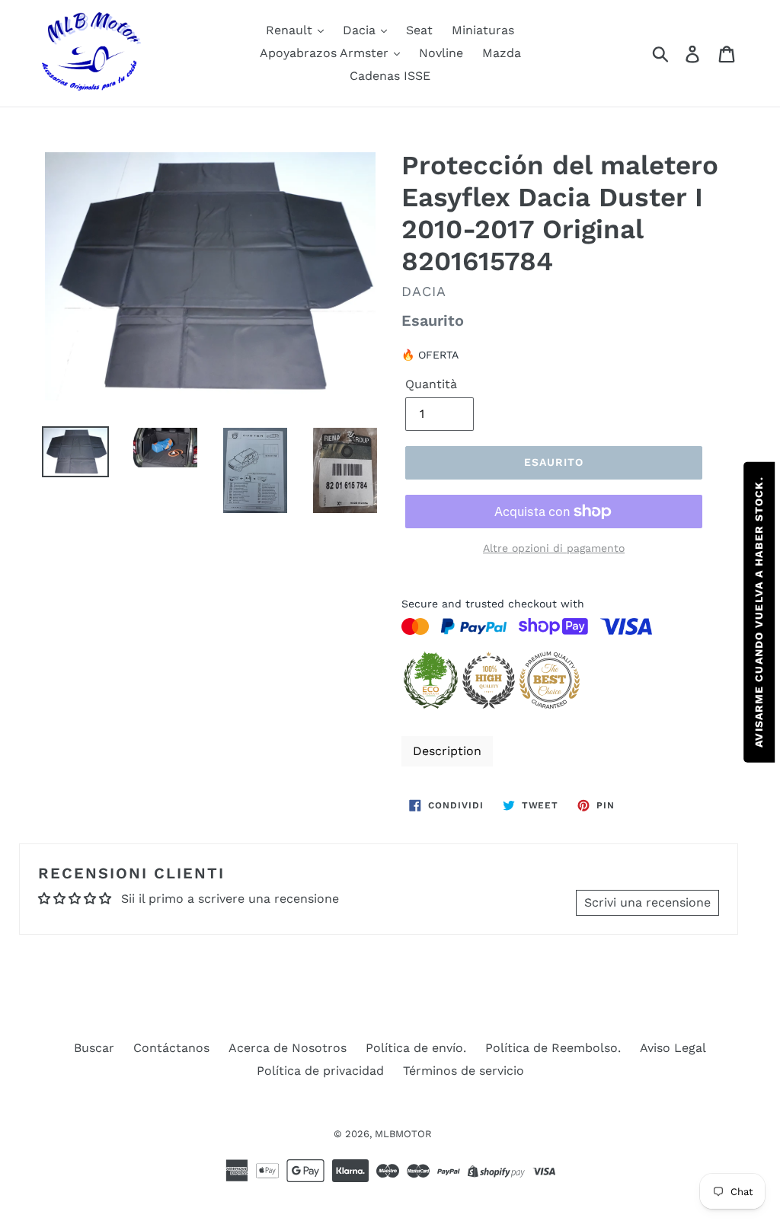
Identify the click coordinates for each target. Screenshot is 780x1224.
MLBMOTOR (403, 1134)
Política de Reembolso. (553, 1048)
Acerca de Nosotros (288, 1048)
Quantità (431, 384)
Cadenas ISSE (390, 76)
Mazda (501, 53)
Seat (419, 30)
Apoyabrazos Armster (326, 53)
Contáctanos (171, 1048)
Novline (441, 53)
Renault (291, 30)
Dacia (361, 30)
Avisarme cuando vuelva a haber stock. (759, 612)
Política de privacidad (320, 1070)
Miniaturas (483, 30)
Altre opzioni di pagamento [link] (554, 548)
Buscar (94, 1048)
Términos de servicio (463, 1070)
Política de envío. (416, 1048)
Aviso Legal (673, 1048)
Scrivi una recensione (647, 902)
